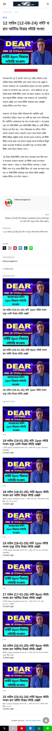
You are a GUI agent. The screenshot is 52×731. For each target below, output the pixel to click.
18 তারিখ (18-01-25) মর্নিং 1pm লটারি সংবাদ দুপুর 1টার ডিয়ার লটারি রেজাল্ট (25, 544)
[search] (47, 4)
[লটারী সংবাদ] (26, 4)
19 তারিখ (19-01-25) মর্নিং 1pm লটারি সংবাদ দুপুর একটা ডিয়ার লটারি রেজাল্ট (25, 442)
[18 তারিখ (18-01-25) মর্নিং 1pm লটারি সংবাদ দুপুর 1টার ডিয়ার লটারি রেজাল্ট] (26, 373)
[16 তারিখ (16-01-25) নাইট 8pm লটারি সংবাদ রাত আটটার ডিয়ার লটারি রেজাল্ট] (26, 624)
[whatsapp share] (25, 248)
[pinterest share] (15, 248)
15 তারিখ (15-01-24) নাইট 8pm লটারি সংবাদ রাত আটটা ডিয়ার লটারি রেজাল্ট (26, 698)
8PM (16, 12)
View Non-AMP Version (33, 720)
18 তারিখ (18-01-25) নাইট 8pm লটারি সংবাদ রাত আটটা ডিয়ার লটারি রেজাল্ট (26, 493)
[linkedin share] (20, 248)
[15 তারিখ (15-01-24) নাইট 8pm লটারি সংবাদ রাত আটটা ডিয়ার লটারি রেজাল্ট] (26, 675)
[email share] (9, 248)
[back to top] (46, 720)
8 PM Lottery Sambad (26, 70)
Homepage (7, 12)
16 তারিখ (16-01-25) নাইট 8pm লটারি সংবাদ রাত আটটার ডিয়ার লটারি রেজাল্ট (26, 647)
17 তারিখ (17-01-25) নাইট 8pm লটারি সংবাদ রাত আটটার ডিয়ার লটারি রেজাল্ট (26, 596)
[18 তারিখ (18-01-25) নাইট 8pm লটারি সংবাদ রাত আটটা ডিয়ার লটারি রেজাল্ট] (26, 332)
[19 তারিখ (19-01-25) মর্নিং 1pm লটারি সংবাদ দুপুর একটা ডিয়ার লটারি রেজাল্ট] (26, 292)
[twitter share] (4, 248)
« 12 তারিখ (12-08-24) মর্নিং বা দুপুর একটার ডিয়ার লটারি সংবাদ (25, 232)
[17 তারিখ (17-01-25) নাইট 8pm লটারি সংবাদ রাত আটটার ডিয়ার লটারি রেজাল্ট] (26, 572)
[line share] (31, 248)
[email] (13, 728)
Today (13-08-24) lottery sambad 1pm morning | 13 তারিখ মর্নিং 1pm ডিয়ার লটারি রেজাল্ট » (27, 219)
